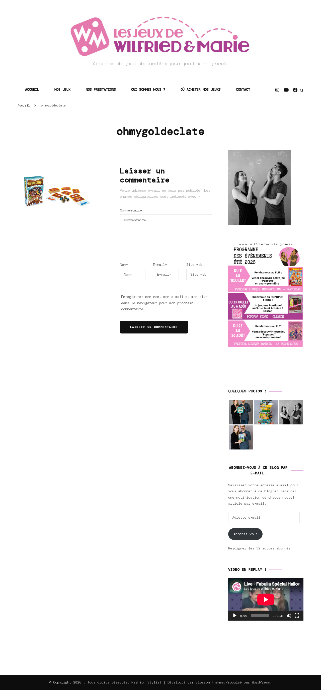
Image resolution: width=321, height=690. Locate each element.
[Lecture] (234, 615)
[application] (265, 599)
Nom (124, 264)
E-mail (160, 264)
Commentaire (131, 210)
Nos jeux (62, 89)
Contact (243, 89)
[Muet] (288, 615)
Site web (194, 264)
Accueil (32, 89)
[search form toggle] (301, 90)
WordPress (261, 682)
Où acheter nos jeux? (201, 89)
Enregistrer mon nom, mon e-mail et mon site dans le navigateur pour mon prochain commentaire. (164, 302)
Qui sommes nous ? (148, 89)
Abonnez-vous (245, 534)
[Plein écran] (296, 615)
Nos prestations (101, 89)
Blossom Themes (210, 682)
